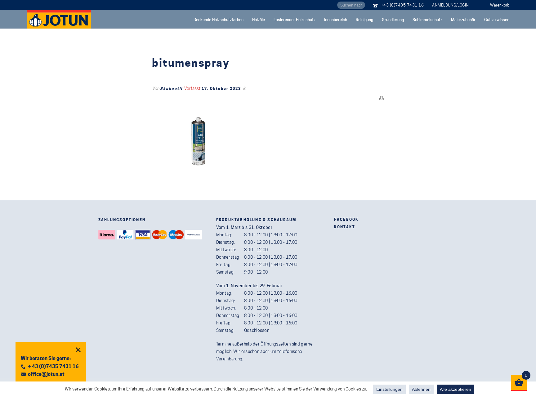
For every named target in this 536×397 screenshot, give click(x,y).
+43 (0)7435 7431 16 (402, 4)
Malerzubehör (463, 19)
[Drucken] (381, 97)
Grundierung (393, 19)
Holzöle (258, 19)
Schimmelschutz (427, 19)
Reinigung (364, 19)
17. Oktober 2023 (221, 88)
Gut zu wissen (496, 19)
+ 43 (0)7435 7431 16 (53, 366)
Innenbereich (335, 19)
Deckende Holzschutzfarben (218, 19)
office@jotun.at (46, 374)
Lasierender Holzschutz (294, 19)
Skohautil (171, 88)
